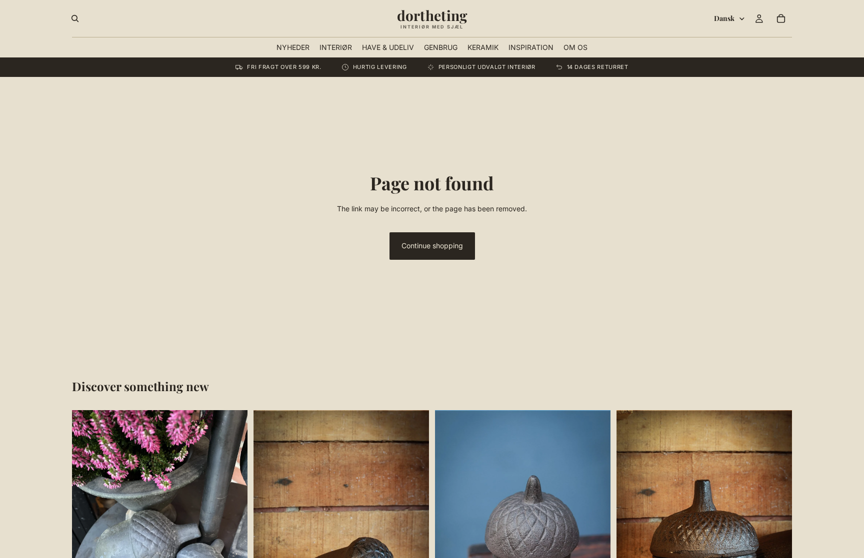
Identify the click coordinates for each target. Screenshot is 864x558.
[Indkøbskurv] (781, 18)
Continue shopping (432, 245)
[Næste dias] (233, 527)
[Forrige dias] (87, 527)
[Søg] (75, 18)
